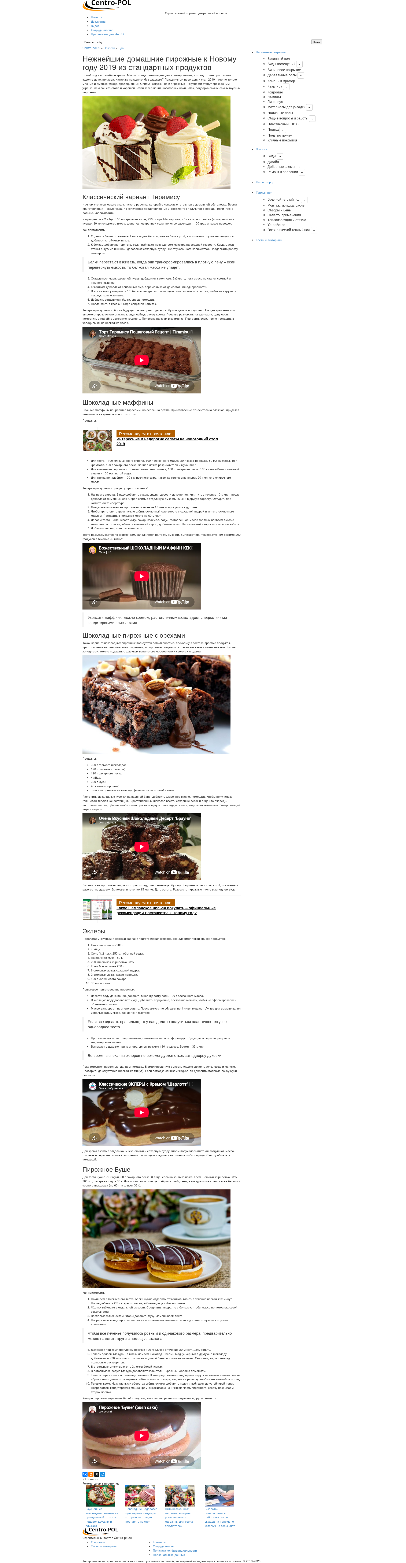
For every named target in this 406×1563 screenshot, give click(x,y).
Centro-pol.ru (91, 48)
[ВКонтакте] (85, 1474)
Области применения (284, 214)
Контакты (159, 1542)
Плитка (273, 129)
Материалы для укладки (286, 106)
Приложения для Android (108, 34)
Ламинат (274, 97)
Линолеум (275, 101)
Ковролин (275, 92)
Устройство (276, 224)
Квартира (274, 86)
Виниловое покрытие (284, 69)
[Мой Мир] (102, 1474)
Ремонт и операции (282, 171)
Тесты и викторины (269, 240)
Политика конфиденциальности (175, 1550)
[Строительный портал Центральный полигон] (106, 5)
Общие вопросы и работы (287, 118)
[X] (96, 1474)
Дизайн (273, 161)
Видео (95, 25)
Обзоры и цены (279, 210)
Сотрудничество (102, 30)
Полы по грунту (279, 135)
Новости (96, 17)
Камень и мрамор (281, 80)
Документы (98, 21)
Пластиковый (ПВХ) (283, 124)
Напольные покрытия (271, 52)
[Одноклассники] (90, 1474)
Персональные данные (169, 1554)
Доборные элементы (283, 166)
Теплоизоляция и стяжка (286, 219)
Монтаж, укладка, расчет (286, 205)
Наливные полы (280, 112)
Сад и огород (265, 182)
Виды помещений (281, 63)
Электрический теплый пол (288, 229)
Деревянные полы (282, 75)
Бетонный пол (278, 58)
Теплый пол (264, 192)
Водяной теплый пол (283, 199)
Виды (271, 155)
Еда (121, 48)
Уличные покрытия (282, 140)
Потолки (261, 149)
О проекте (98, 1542)
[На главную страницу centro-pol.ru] (100, 1531)
